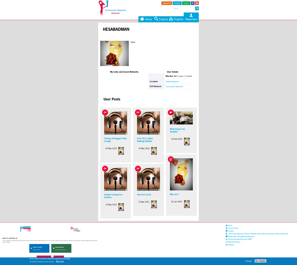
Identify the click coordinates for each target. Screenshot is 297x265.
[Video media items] (171, 112)
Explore (163, 19)
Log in (186, 3)
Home (148, 19)
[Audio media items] (105, 112)
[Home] (113, 14)
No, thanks (260, 261)
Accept (249, 261)
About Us (167, 3)
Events (177, 3)
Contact (230, 231)
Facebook (193, 3)
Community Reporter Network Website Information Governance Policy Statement (257, 233)
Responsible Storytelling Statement (240, 236)
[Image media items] (171, 159)
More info (60, 261)
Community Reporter (174, 86)
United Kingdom (172, 81)
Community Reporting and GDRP (239, 239)
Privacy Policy (232, 228)
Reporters (191, 19)
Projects (178, 19)
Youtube (197, 3)
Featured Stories (233, 242)
